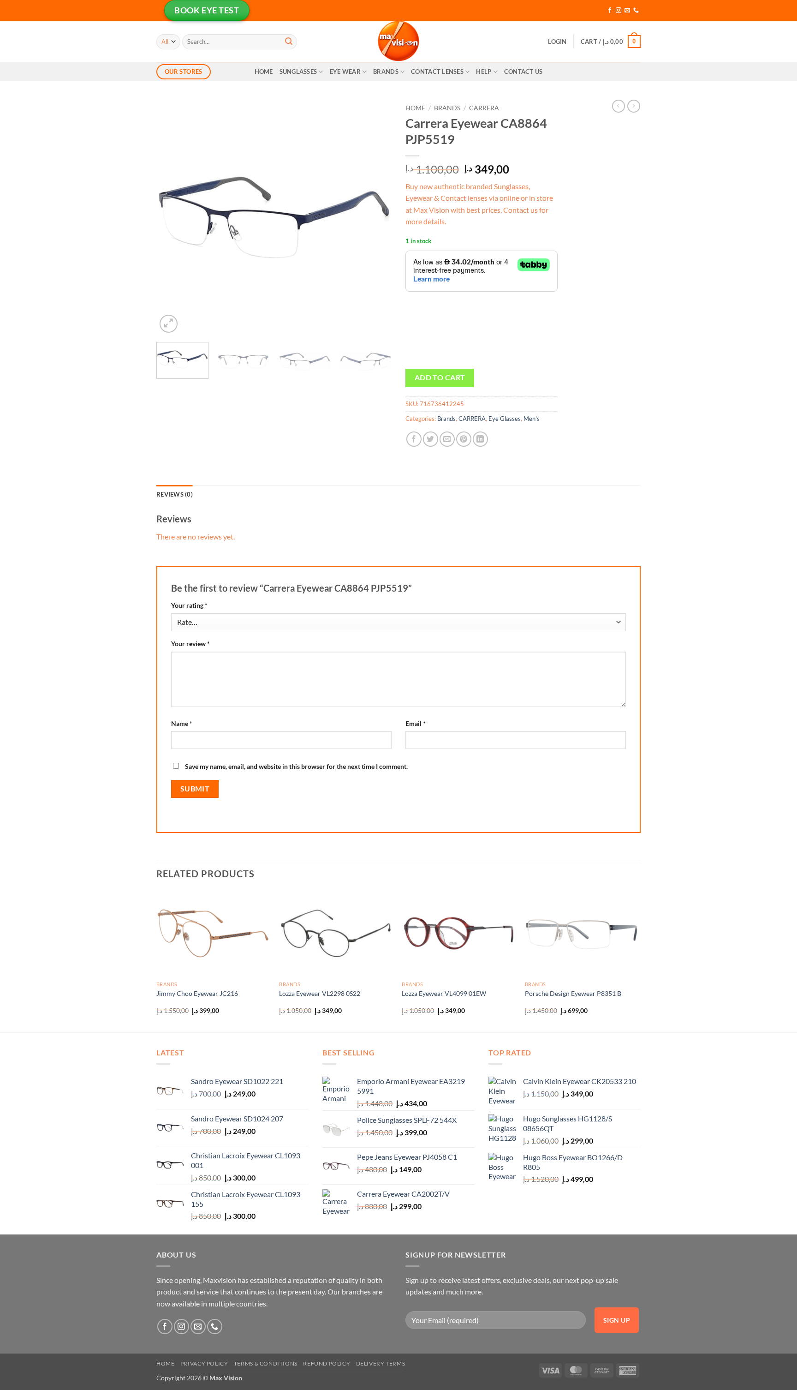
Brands (385, 71)
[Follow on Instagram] (618, 10)
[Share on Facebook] (414, 439)
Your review (190, 643)
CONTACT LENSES (437, 71)
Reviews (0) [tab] (174, 494)
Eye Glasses (504, 418)
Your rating (189, 605)
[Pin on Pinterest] (463, 439)
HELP (483, 71)
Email (415, 723)
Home (264, 71)
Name (181, 723)
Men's (531, 418)
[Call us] (636, 10)
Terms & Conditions (265, 1363)
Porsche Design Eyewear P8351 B (573, 993)
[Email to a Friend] (447, 439)
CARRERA (484, 108)
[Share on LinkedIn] (480, 439)
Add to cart (440, 377)
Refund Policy (326, 1363)
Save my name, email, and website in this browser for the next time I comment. (296, 766)
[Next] (375, 217)
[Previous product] (633, 106)
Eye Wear (345, 71)
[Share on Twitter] (430, 439)
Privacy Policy (204, 1363)
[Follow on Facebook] (610, 10)
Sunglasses (298, 71)
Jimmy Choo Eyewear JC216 (197, 993)
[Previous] (172, 217)
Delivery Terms (380, 1363)
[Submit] (289, 41)
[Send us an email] (627, 10)
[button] (557, 41)
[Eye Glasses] (398, 41)
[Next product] (618, 106)
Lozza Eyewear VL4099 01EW (444, 993)
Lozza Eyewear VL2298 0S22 (319, 993)
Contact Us (523, 71)
